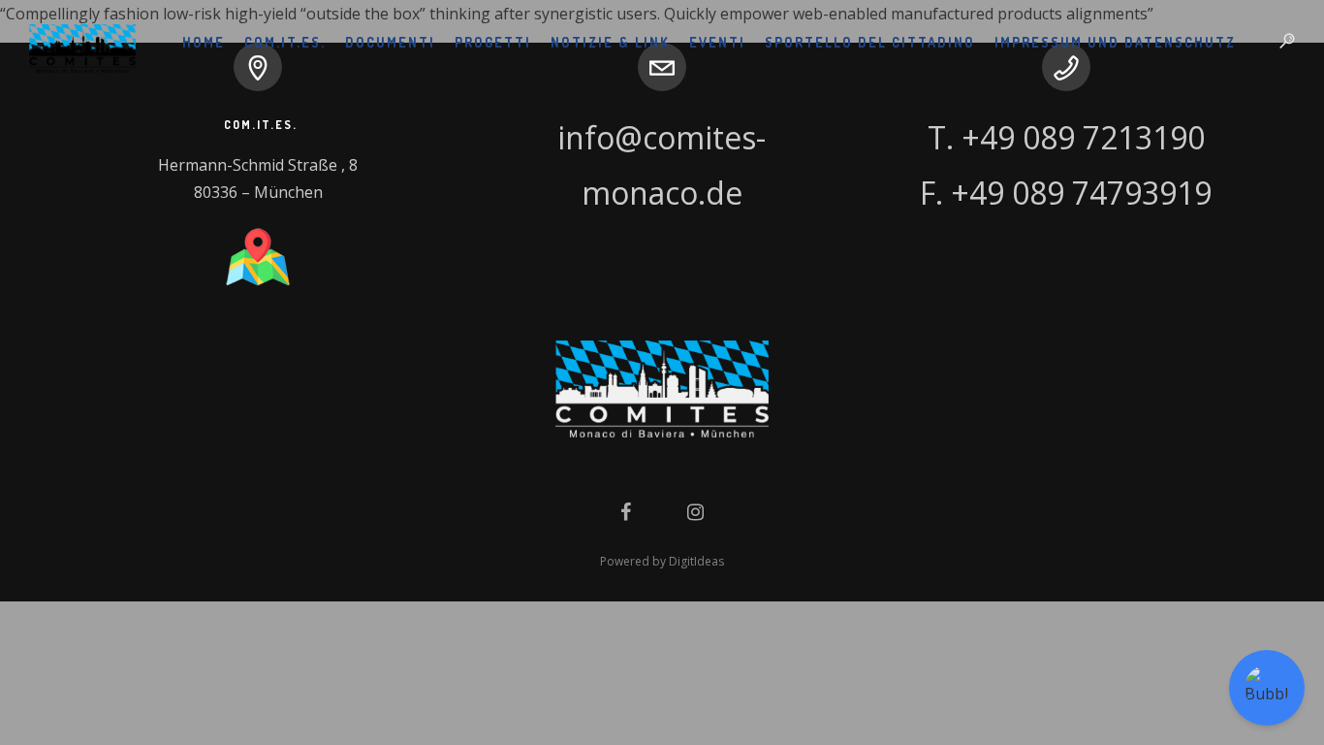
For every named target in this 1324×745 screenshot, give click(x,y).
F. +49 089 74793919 (1066, 192)
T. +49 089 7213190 (1066, 137)
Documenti (390, 42)
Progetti (493, 42)
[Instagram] (695, 510)
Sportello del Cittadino (870, 42)
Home (203, 42)
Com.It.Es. (285, 42)
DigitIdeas (696, 561)
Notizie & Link (610, 42)
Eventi (717, 42)
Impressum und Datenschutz (1115, 42)
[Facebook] (625, 510)
